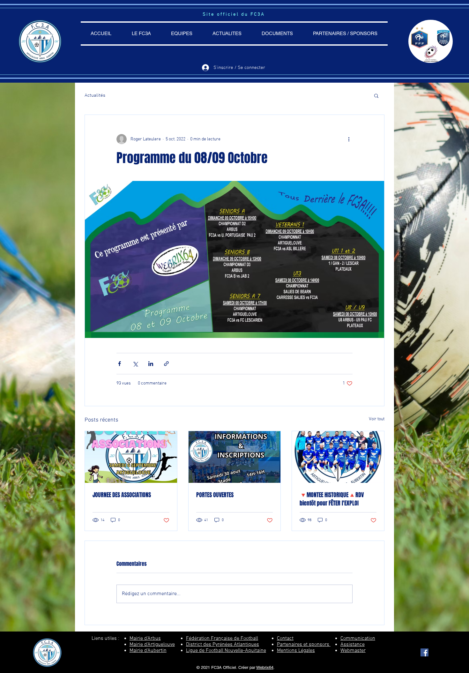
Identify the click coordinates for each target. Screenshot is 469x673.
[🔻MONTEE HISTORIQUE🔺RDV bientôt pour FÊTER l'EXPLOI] (338, 457)
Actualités (95, 95)
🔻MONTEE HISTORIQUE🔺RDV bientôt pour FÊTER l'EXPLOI (332, 499)
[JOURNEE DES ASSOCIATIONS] (131, 457)
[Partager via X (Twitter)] (135, 364)
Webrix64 (264, 667)
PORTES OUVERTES (215, 495)
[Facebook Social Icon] (424, 652)
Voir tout (376, 419)
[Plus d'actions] (349, 139)
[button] (376, 95)
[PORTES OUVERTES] (235, 457)
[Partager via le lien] (166, 364)
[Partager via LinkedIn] (151, 364)
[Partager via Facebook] (119, 364)
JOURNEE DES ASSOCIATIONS (122, 495)
